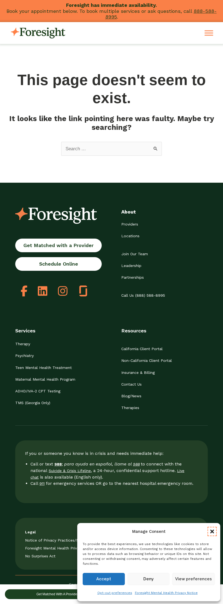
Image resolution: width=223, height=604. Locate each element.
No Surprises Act (40, 556)
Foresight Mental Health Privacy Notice (166, 593)
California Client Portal (142, 349)
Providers (129, 224)
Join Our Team (134, 254)
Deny (148, 578)
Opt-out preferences (114, 593)
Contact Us (131, 384)
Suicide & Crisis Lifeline (70, 470)
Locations (130, 236)
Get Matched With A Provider (57, 594)
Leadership (131, 265)
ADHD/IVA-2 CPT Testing (37, 391)
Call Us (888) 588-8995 (143, 295)
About (128, 212)
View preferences (193, 578)
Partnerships (132, 277)
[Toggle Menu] (209, 32)
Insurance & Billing (138, 372)
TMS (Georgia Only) (32, 403)
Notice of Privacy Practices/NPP (54, 540)
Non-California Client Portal (146, 360)
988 (136, 464)
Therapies (130, 407)
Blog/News (131, 396)
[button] (212, 531)
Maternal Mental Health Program (45, 379)
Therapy (22, 344)
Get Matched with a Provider (58, 245)
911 (42, 483)
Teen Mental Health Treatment (43, 367)
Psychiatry (24, 355)
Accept (103, 578)
